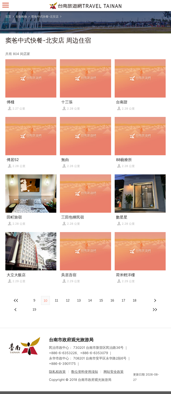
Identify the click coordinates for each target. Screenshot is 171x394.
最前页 (16, 300)
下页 (16, 309)
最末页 (155, 309)
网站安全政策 (114, 372)
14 (90, 300)
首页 (8, 16)
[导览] (5, 5)
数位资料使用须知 (84, 372)
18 (134, 300)
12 (67, 300)
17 (123, 300)
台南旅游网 (85, 5)
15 (101, 300)
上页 (155, 300)
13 (79, 300)
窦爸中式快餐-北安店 (45, 16)
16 (112, 300)
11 (56, 300)
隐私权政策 (57, 372)
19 (34, 309)
